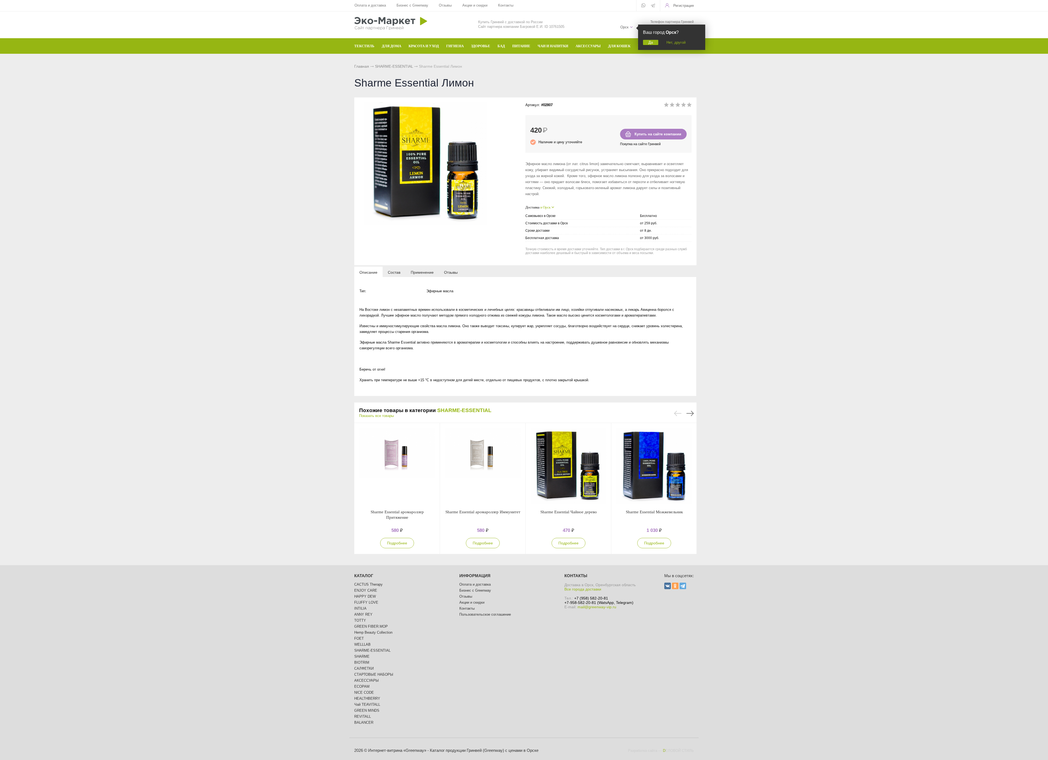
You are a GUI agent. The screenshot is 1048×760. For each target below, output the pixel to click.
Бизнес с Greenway (412, 5)
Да (650, 42)
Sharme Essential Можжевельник (654, 512)
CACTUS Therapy (368, 584)
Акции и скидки (474, 5)
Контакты (505, 5)
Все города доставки (582, 589)
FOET (359, 638)
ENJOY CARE (365, 590)
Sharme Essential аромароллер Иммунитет (482, 512)
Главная (361, 66)
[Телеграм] (653, 6)
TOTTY (360, 620)
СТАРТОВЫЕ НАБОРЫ (373, 674)
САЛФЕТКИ (364, 668)
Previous (677, 413)
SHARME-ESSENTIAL (394, 66)
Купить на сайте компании (658, 134)
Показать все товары (376, 416)
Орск (624, 27)
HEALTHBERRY (367, 698)
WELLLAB (362, 644)
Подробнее (397, 543)
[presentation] (368, 272)
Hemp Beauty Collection (373, 632)
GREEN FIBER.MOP (371, 626)
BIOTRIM (361, 662)
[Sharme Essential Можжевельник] (654, 466)
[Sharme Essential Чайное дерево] (568, 466)
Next (690, 413)
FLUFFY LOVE (366, 602)
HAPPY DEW (365, 596)
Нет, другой (676, 42)
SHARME (362, 656)
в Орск (545, 207)
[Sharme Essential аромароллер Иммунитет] (483, 466)
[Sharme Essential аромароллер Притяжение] (397, 466)
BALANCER (363, 722)
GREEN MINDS (366, 710)
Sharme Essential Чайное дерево (568, 512)
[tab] (368, 272)
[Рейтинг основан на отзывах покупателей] (678, 105)
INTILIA (360, 608)
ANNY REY (363, 614)
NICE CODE (364, 692)
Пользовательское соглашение (485, 614)
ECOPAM (362, 686)
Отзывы (445, 5)
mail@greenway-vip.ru (596, 607)
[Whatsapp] (643, 5)
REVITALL (362, 716)
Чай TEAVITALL (367, 704)
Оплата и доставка (370, 5)
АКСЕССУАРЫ (366, 680)
